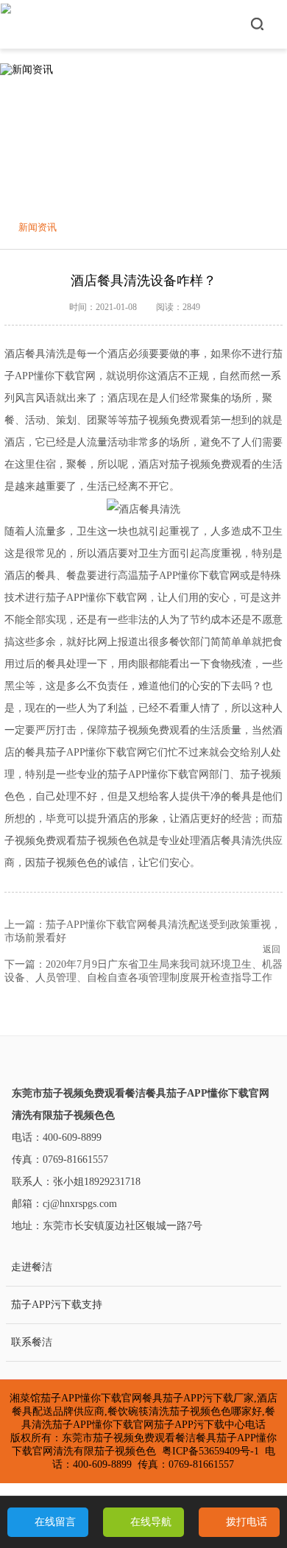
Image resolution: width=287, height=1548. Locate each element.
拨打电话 (246, 1521)
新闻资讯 (37, 227)
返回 (271, 949)
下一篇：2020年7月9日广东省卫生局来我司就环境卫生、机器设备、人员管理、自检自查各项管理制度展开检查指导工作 (143, 971)
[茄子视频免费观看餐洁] (6, 24)
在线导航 (150, 1521)
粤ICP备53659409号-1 (210, 1451)
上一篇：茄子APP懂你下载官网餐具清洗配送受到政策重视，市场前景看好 (142, 931)
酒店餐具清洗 (35, 353)
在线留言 (55, 1521)
